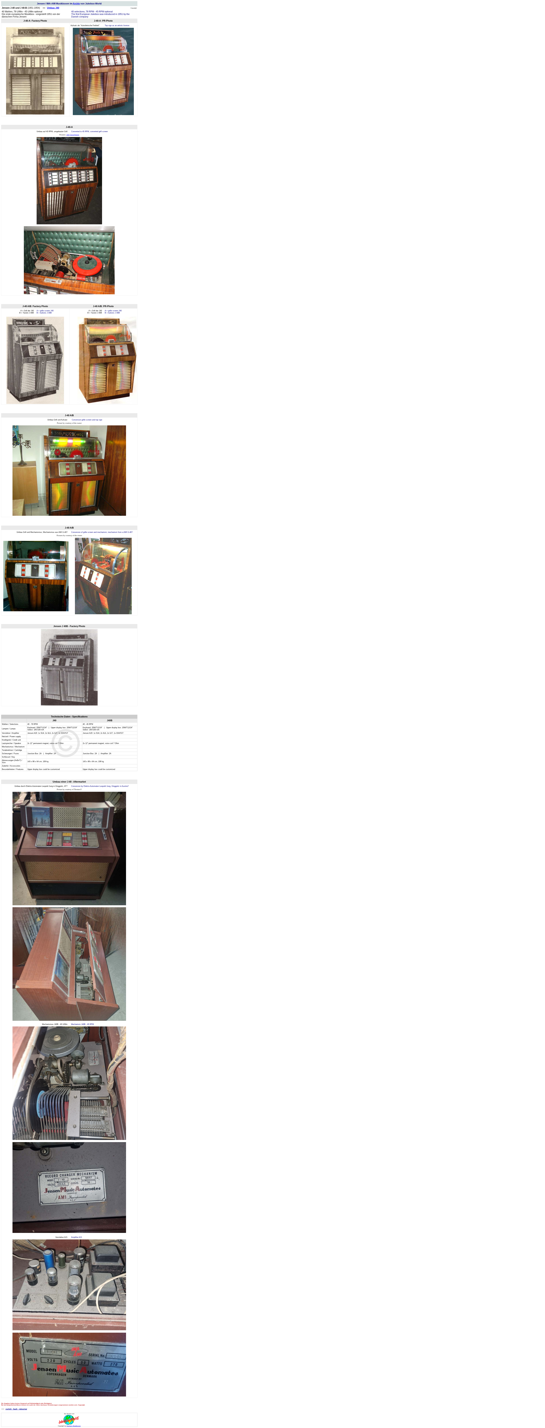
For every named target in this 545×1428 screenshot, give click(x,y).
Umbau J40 (53, 8)
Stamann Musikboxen (74, 1426)
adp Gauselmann (72, 135)
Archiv (76, 3)
